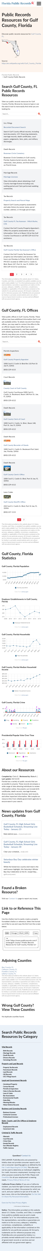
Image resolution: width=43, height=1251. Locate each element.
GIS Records (7, 1074)
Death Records (8, 1055)
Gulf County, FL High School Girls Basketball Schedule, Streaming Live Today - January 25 (20, 826)
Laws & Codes (8, 1093)
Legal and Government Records (14, 1080)
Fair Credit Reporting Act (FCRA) (14, 1167)
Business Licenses (9, 1112)
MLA (21, 933)
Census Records (8, 1086)
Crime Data (7, 1141)
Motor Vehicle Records (11, 1105)
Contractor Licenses (10, 1115)
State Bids (6, 1100)
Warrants (6, 1136)
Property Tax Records (10, 1067)
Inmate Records (8, 1143)
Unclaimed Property (10, 1084)
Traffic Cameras (8, 1148)
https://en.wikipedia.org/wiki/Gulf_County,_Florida (21, 63)
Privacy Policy (12, 1180)
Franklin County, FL (9, 972)
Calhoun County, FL (9, 969)
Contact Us (13, 898)
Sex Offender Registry (10, 1146)
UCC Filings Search (9, 1077)
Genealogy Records (10, 1060)
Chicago (14, 933)
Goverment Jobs (8, 1129)
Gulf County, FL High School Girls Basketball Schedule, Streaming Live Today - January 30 (20, 844)
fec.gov (25, 760)
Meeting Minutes (9, 1102)
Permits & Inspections (10, 1089)
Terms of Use (24, 1180)
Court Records (8, 1139)
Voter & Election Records (12, 1091)
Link (7, 933)
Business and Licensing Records (14, 1109)
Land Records (7, 1072)
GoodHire (5, 1177)
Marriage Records (9, 1053)
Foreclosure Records (10, 1070)
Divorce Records (9, 1058)
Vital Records (7, 1047)
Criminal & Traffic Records (12, 1133)
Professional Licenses (10, 1117)
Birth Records (8, 1051)
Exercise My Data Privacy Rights (14, 1203)
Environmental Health (10, 1098)
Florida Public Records (10, 75)
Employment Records (10, 1127)
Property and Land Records (12, 1064)
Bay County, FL (7, 967)
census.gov (24, 591)
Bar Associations (9, 1096)
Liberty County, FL (9, 974)
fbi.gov (25, 728)
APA (26, 933)
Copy (36, 933)
